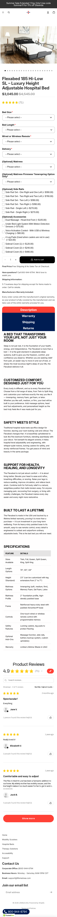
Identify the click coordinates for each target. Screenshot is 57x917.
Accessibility (7, 853)
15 (38, 71)
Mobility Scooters (9, 839)
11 (28, 71)
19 (47, 71)
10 (26, 71)
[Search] (9, 12)
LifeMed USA (23, 903)
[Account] (48, 12)
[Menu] (3, 12)
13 (33, 71)
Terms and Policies (28, 908)
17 (42, 71)
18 (45, 71)
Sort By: (38, 687)
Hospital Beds (8, 844)
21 (52, 71)
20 (49, 71)
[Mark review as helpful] (50, 717)
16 (40, 71)
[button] (41, 671)
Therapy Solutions (10, 849)
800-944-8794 (17, 911)
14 (35, 71)
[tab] (28, 310)
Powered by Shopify (36, 903)
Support (5, 858)
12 (31, 71)
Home (4, 835)
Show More (8, 789)
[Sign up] (51, 892)
